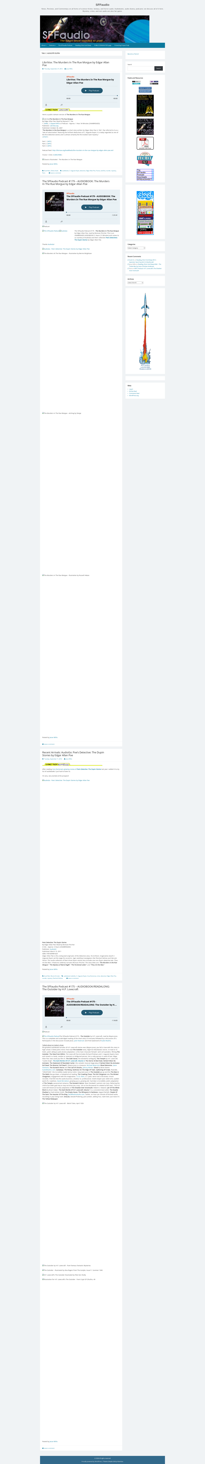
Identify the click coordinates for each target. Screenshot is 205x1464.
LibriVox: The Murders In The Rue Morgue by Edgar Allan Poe (75, 64)
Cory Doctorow (91, 976)
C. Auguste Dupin (74, 171)
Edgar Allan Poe (90, 171)
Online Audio (54, 171)
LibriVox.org (54, 126)
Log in (131, 389)
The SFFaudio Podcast (65, 45)
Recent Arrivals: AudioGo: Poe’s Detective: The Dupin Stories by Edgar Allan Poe (73, 754)
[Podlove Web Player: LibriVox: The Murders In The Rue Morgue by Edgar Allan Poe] (81, 90)
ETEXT (45, 137)
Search (130, 64)
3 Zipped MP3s (54, 123)
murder (108, 171)
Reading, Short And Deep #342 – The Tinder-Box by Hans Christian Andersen (145, 265)
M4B (46, 123)
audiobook (65, 171)
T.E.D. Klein (80, 1076)
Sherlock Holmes (58, 978)
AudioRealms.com (48, 1070)
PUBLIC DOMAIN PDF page (102, 45)
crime (98, 976)
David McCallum (63, 1081)
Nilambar (120, 1461)
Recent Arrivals (55, 976)
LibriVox (103, 171)
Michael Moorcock (93, 1065)
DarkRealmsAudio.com (76, 1094)
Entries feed (133, 391)
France (98, 171)
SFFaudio (102, 4)
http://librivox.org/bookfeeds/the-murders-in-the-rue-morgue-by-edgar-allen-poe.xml (82, 150)
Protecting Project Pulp (121, 45)
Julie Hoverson (79, 1041)
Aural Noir (47, 171)
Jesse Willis (69, 69)
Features (52, 45)
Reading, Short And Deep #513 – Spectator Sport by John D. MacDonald (143, 261)
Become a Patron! (133, 54)
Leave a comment (55, 173)
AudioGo (51, 244)
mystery (113, 171)
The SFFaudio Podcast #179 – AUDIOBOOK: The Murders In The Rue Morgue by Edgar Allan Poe (75, 182)
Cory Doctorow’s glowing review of (76, 769)
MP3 (49, 141)
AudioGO (53, 949)
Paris (43, 173)
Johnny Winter (88, 1068)
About (43, 45)
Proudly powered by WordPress (92, 1461)
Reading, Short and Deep (83, 45)
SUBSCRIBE (57, 155)
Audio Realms (106, 1041)
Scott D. (131, 260)
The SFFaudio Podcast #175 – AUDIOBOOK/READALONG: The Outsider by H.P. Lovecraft (76, 988)
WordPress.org (134, 395)
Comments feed (134, 393)
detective (82, 171)
